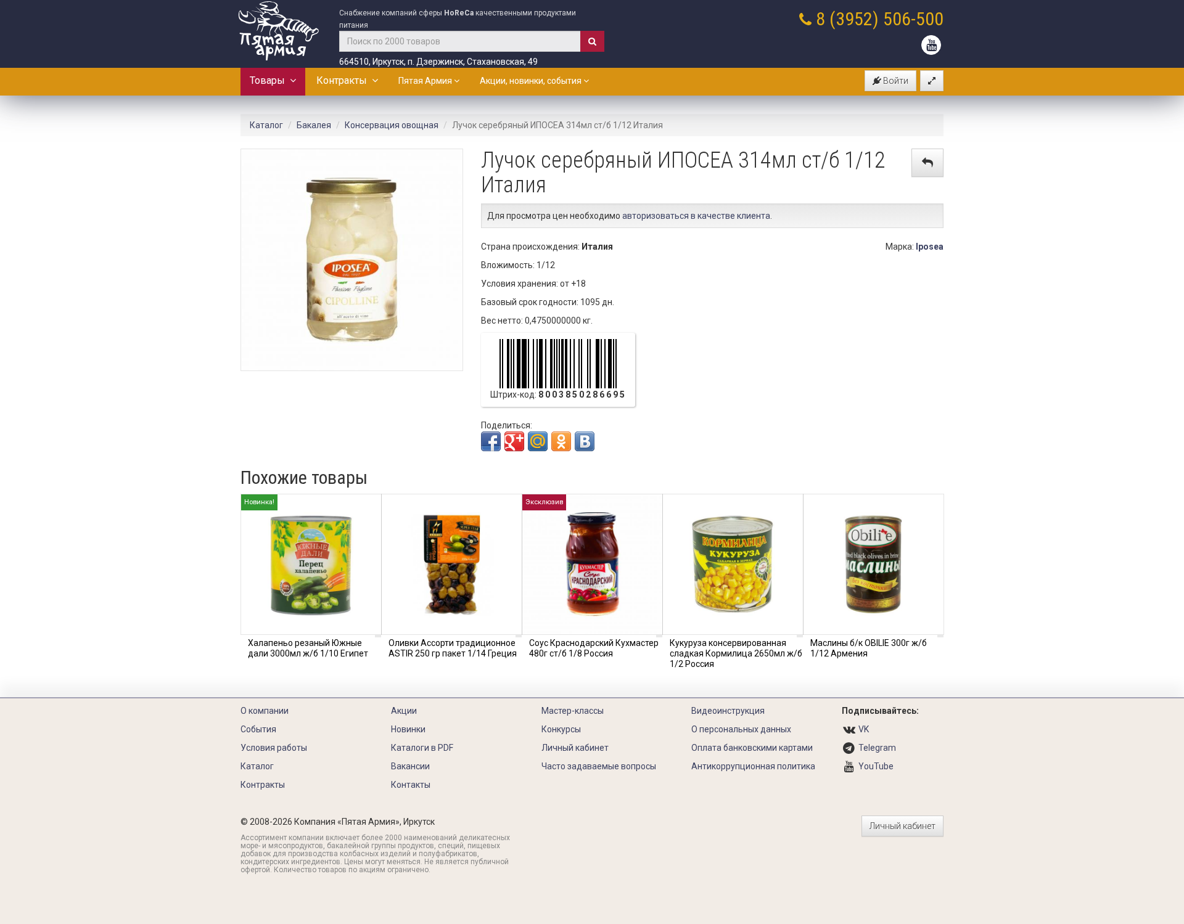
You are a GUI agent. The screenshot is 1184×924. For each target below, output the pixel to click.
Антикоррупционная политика (753, 766)
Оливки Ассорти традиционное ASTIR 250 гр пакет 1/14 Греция (452, 648)
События (258, 729)
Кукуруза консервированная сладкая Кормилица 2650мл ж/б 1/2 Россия (736, 653)
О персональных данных (741, 729)
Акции (404, 711)
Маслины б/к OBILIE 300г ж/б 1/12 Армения (868, 648)
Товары (270, 80)
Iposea (930, 246)
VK (863, 729)
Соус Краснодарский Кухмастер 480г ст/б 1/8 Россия (594, 648)
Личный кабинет (575, 748)
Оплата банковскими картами (752, 748)
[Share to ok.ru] (561, 441)
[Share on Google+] (514, 441)
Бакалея (314, 125)
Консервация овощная (391, 125)
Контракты (344, 80)
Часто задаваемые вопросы (598, 766)
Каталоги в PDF (422, 748)
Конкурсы (561, 729)
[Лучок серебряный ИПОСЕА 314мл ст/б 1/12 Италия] (351, 259)
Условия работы (273, 748)
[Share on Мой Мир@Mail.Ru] (538, 441)
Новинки (408, 729)
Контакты (410, 785)
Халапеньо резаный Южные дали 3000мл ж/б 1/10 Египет (308, 648)
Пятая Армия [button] (426, 81)
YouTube (876, 766)
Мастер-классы (572, 711)
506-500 (913, 19)
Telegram (877, 748)
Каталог (266, 125)
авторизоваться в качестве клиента (696, 216)
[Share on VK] (584, 441)
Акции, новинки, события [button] (531, 81)
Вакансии (410, 766)
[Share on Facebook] (491, 441)
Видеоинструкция (728, 711)
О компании (264, 711)
